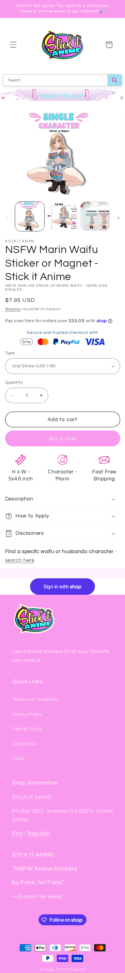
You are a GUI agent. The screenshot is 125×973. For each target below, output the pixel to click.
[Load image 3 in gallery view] (95, 216)
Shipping (12, 309)
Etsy (17, 833)
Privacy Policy (27, 714)
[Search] (114, 80)
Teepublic (38, 833)
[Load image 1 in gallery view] (30, 216)
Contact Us (24, 743)
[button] (13, 44)
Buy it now (62, 438)
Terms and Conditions (35, 699)
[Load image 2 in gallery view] (62, 216)
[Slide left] (6, 218)
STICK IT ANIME (70, 970)
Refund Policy (27, 728)
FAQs (18, 758)
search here (20, 560)
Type (10, 353)
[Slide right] (118, 218)
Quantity (14, 382)
